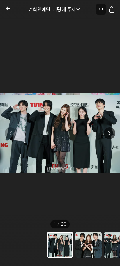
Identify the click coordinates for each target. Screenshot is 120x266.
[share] (111, 9)
